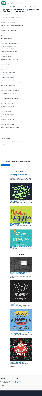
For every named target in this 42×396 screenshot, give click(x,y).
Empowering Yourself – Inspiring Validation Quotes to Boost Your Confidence (20, 273)
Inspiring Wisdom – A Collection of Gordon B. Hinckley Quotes (21, 200)
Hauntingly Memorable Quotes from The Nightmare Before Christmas (19, 361)
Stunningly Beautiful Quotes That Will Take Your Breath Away (20, 303)
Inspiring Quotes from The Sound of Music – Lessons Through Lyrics (20, 224)
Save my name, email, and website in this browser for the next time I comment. (17, 161)
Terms (16, 380)
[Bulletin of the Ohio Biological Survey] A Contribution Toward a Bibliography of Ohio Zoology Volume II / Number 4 (20, 176)
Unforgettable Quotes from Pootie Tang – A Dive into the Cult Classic (20, 332)
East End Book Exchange (14, 3)
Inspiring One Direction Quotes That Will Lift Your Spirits (20, 247)
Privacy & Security (18, 381)
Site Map (16, 382)
